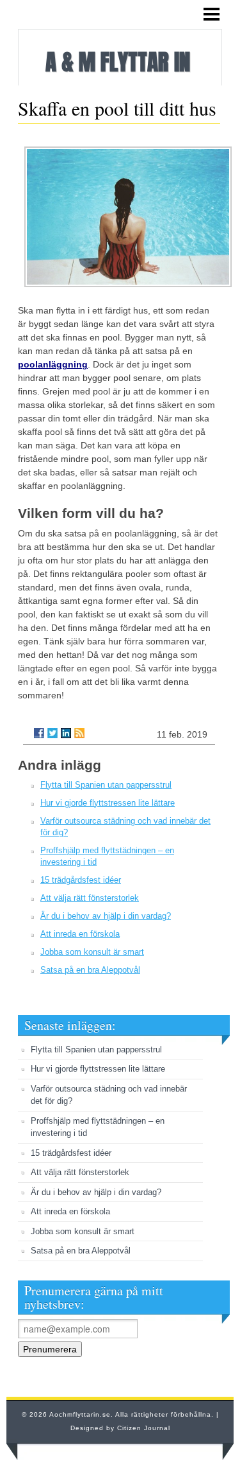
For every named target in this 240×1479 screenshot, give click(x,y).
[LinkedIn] (66, 733)
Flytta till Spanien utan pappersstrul (106, 785)
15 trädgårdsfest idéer (80, 880)
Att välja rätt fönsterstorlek (89, 898)
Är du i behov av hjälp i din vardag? (105, 916)
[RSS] (79, 733)
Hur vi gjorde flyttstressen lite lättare (107, 803)
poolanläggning (53, 364)
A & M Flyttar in (117, 62)
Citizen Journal (143, 1427)
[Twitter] (52, 733)
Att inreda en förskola (80, 934)
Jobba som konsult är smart (92, 952)
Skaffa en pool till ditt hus (117, 108)
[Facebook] (39, 733)
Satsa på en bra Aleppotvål (90, 970)
